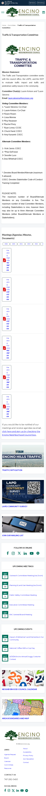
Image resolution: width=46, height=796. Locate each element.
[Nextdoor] (38, 554)
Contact (26, 762)
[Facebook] (7, 554)
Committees (8, 765)
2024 (21, 244)
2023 (28, 244)
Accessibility (27, 752)
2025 (13, 244)
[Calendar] (43, 12)
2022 (36, 244)
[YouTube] (32, 554)
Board (6, 758)
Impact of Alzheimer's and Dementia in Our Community (26, 638)
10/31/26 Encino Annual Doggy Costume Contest (24, 658)
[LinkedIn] (25, 554)
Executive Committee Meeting (21, 605)
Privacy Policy (28, 755)
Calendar (7, 761)
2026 (6, 244)
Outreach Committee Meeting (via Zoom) (26, 576)
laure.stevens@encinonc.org (20, 98)
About (25, 748)
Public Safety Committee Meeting (23, 595)
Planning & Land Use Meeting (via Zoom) (25, 585)
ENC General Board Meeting (20, 615)
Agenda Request (10, 754)
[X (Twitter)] (19, 554)
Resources (7, 768)
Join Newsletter (28, 759)
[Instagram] (13, 554)
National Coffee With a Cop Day (22, 648)
